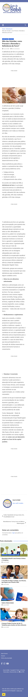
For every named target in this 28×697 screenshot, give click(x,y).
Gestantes (11, 39)
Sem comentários (16, 48)
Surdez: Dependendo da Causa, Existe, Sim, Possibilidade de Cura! (14, 515)
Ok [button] (3, 694)
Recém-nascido (10, 599)
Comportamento (12, 554)
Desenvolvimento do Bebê (13, 619)
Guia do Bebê (6, 48)
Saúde (18, 554)
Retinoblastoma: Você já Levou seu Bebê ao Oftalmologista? (13, 522)
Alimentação (5, 39)
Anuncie (3, 656)
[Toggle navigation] (3, 25)
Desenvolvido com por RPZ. (17, 672)
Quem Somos (4, 653)
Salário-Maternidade (8, 603)
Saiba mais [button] (19, 690)
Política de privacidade (6, 658)
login (13, 533)
